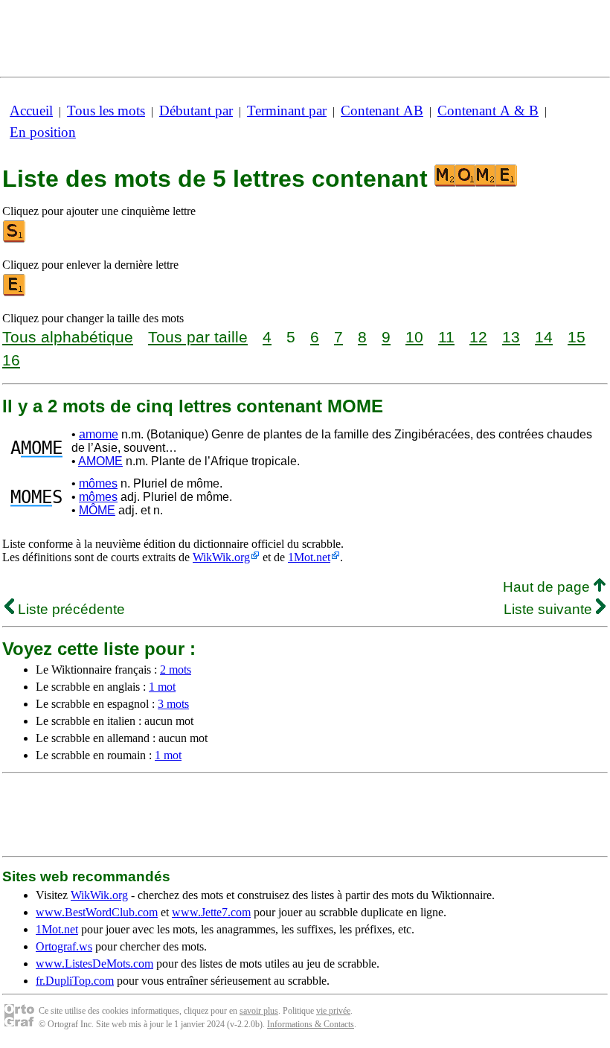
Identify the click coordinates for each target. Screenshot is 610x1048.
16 (11, 359)
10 (414, 336)
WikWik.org (221, 557)
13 (511, 336)
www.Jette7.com (211, 912)
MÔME (97, 510)
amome (98, 434)
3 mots (173, 703)
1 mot (162, 686)
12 (478, 336)
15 (576, 336)
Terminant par (287, 110)
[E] (15, 293)
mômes (98, 483)
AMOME (100, 461)
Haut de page (548, 587)
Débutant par (196, 110)
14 (544, 336)
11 (446, 336)
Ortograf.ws (64, 946)
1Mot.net (309, 557)
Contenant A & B (488, 110)
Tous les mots (106, 110)
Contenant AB (382, 110)
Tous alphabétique (67, 336)
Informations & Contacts (310, 1024)
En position (43, 132)
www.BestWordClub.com (97, 912)
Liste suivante (550, 609)
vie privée (333, 1011)
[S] (15, 239)
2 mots (175, 669)
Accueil (31, 110)
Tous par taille (198, 336)
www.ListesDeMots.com (94, 963)
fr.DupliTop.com (75, 980)
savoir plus (259, 1011)
